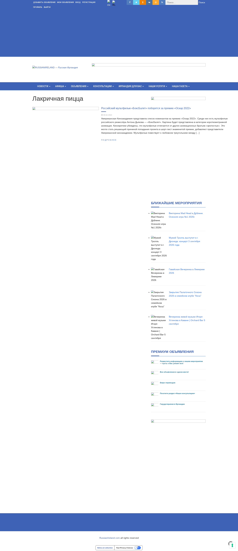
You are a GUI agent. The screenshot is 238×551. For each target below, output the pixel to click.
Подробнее (109, 140)
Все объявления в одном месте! (174, 372)
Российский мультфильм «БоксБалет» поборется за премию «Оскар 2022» (146, 108)
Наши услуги (157, 86)
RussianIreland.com (109, 538)
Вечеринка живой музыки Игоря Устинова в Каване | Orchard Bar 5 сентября (187, 320)
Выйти (47, 7)
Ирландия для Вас (130, 86)
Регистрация (88, 2)
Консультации (102, 86)
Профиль (37, 7)
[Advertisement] (119, 34)
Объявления (79, 86)
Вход (78, 2)
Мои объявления (65, 2)
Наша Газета (180, 86)
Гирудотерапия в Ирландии (172, 404)
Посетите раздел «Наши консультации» (177, 393)
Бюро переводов (167, 383)
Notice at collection (105, 548)
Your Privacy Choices (124, 548)
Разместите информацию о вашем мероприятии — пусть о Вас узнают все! (181, 362)
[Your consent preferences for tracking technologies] (232, 545)
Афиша (59, 86)
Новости (43, 86)
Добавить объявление (44, 2)
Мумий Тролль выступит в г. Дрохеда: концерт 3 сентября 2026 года (184, 241)
